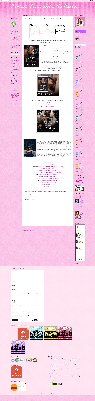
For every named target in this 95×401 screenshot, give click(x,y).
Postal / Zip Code (35, 293)
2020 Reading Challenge (79, 114)
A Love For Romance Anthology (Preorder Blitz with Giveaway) (79, 196)
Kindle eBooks (14, 87)
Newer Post (25, 228)
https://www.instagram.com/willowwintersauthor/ (49, 174)
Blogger (53, 393)
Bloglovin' (12, 66)
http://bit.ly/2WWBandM (49, 184)
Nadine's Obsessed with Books (44, 7)
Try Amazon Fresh (14, 100)
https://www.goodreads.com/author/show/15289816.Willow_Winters (50, 166)
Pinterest (13, 71)
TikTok (12, 65)
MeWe (12, 72)
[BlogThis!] (37, 189)
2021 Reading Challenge (79, 102)
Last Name (14, 281)
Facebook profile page (15, 69)
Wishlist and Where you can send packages (14, 32)
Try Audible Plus (14, 90)
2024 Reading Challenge (79, 67)
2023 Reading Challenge (79, 79)
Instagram (13, 63)
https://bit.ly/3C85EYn (50, 106)
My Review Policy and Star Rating (15, 46)
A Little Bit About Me (15, 39)
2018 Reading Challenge (79, 138)
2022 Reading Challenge (79, 91)
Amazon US (47, 102)
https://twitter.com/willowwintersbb (49, 176)
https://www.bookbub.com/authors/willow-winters (49, 178)
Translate (79, 47)
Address (13, 285)
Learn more (14, 316)
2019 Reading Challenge (79, 126)
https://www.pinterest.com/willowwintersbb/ (49, 180)
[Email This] (36, 189)
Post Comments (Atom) (31, 230)
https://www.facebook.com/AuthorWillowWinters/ (49, 170)
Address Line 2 (14, 289)
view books (82, 64)
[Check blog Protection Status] (13, 26)
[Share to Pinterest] (40, 189)
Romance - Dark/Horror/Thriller (49, 191)
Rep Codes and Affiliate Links (14, 38)
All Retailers (47, 104)
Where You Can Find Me (15, 35)
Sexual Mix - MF (59, 191)
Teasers (64, 191)
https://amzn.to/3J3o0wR (49, 168)
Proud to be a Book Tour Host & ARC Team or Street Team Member (15, 42)
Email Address (15, 274)
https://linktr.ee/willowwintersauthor (49, 182)
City (12, 293)
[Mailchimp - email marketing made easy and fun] (35, 321)
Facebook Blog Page (15, 60)
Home (47, 228)
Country (13, 296)
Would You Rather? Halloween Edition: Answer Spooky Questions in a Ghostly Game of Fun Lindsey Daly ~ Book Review (79, 181)
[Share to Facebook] (39, 189)
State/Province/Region (26, 293)
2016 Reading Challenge (79, 162)
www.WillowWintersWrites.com (49, 164)
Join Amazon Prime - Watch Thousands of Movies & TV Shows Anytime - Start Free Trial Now (15, 95)
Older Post (70, 228)
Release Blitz (40, 191)
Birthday (13, 300)
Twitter (12, 68)
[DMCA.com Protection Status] (57, 385)
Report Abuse (78, 263)
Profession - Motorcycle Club (32, 191)
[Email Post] (34, 189)
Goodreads (13, 62)
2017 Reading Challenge (79, 150)
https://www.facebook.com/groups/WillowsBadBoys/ (51, 172)
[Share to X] (38, 189)
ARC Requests (14, 47)
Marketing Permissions (16, 304)
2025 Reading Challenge (79, 55)
